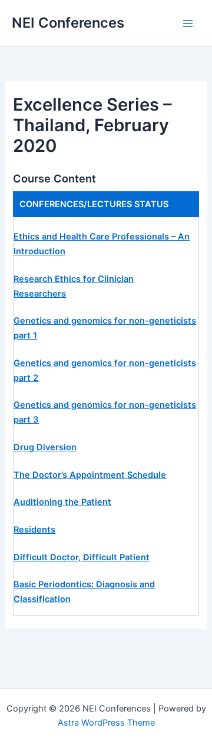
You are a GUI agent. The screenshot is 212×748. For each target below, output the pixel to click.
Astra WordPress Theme (106, 722)
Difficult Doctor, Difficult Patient (82, 557)
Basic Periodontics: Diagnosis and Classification (84, 591)
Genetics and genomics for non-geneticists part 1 (105, 328)
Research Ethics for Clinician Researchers (74, 286)
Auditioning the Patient (62, 502)
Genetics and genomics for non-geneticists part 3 (105, 412)
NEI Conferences (68, 22)
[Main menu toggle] (187, 23)
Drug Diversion (45, 447)
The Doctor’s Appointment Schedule (90, 475)
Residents (34, 529)
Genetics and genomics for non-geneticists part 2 (105, 370)
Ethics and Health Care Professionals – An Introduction (102, 244)
